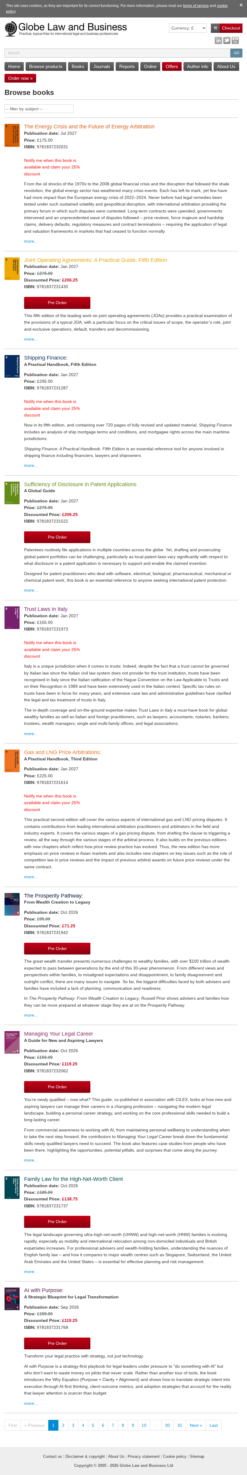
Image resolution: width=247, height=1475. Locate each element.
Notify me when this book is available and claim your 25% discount (52, 167)
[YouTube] (235, 40)
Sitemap (197, 1457)
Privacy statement (144, 1457)
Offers (172, 66)
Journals (101, 66)
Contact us (52, 1457)
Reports (127, 66)
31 (179, 1425)
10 (144, 1425)
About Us (226, 66)
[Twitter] (226, 40)
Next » (196, 1425)
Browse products (46, 66)
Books (78, 66)
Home (14, 66)
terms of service (196, 6)
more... (31, 241)
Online (150, 66)
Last (214, 1425)
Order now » (20, 78)
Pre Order (57, 302)
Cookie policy (174, 1457)
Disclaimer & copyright (85, 1457)
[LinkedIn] (218, 40)
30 (167, 1425)
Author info (197, 66)
